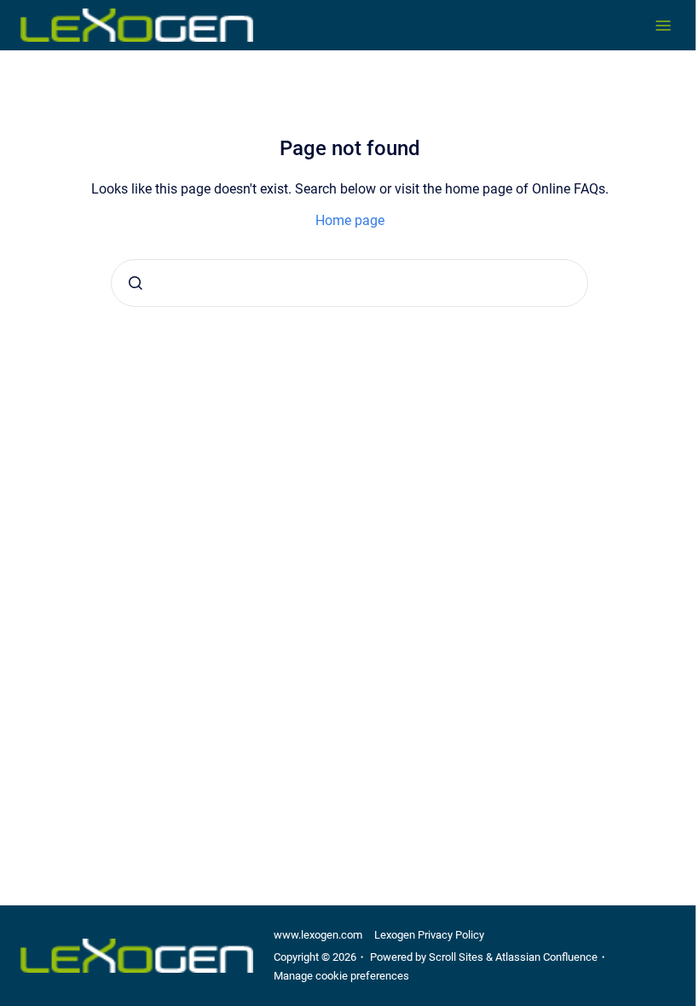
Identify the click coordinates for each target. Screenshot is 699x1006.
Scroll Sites (456, 957)
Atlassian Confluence (546, 957)
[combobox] (349, 283)
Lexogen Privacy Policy (429, 934)
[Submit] (135, 283)
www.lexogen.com (318, 934)
